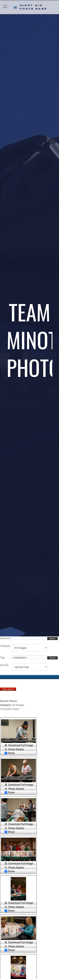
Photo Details (16, 749)
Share (11, 753)
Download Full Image (20, 745)
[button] (5, 7)
